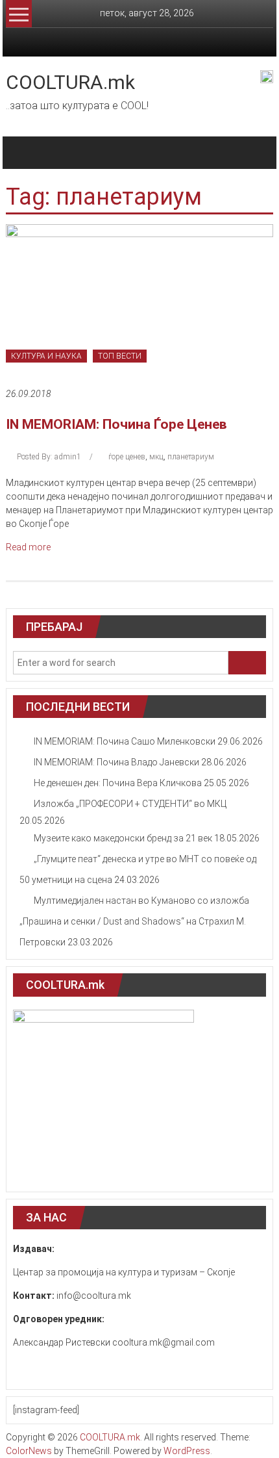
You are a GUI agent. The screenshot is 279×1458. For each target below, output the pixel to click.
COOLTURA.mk (70, 82)
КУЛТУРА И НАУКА (46, 356)
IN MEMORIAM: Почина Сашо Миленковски (124, 741)
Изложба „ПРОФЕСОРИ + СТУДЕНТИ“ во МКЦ (130, 804)
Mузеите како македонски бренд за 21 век (123, 838)
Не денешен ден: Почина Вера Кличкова (118, 783)
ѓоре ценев (126, 456)
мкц (156, 456)
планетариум (190, 456)
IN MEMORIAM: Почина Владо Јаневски (116, 762)
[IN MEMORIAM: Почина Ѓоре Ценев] (140, 298)
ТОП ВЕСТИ (119, 356)
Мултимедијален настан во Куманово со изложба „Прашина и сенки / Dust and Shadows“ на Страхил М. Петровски (134, 921)
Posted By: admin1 (49, 456)
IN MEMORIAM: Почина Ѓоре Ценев (116, 424)
